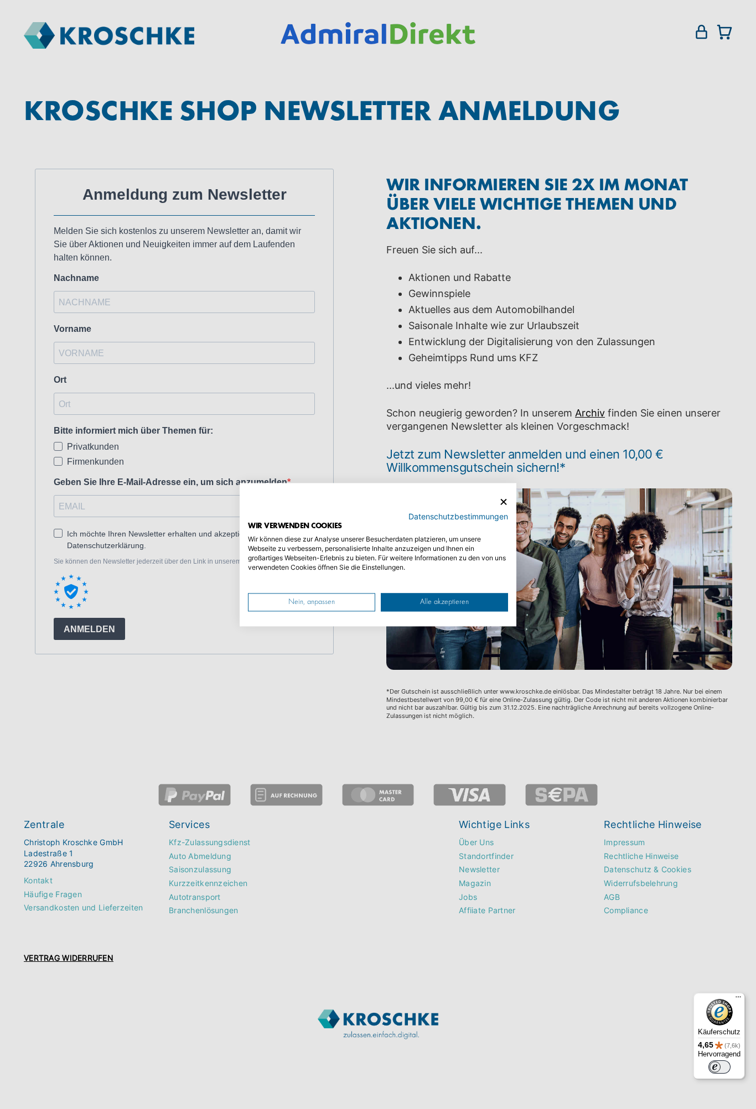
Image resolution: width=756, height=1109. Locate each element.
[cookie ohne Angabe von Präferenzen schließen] (503, 502)
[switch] (719, 1067)
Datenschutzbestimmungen (458, 516)
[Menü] (738, 999)
